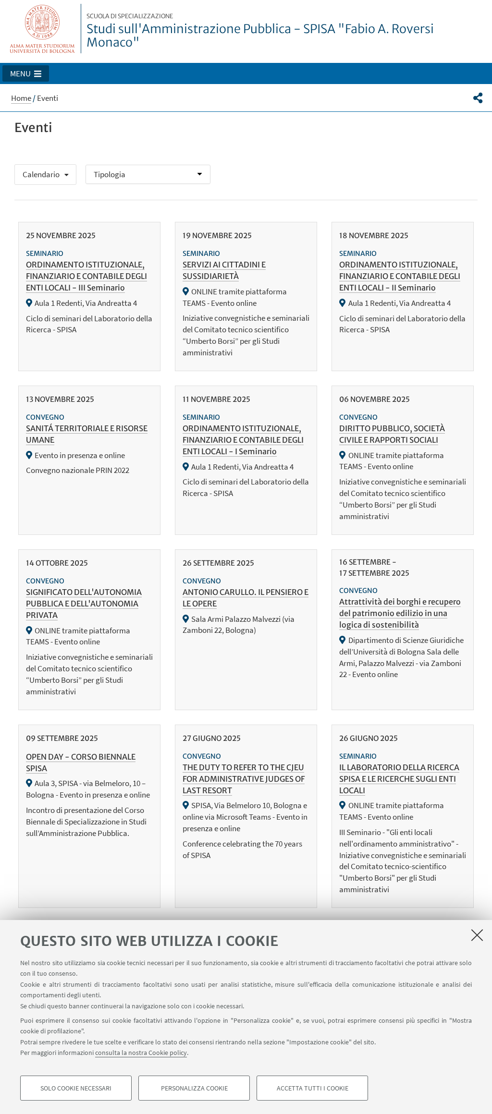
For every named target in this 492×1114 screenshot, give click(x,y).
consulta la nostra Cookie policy (141, 1052)
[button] (25, 73)
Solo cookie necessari (75, 1088)
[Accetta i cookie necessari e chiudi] (477, 935)
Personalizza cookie (194, 1088)
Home (21, 98)
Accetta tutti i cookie (312, 1088)
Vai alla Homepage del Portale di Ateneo (42, 28)
